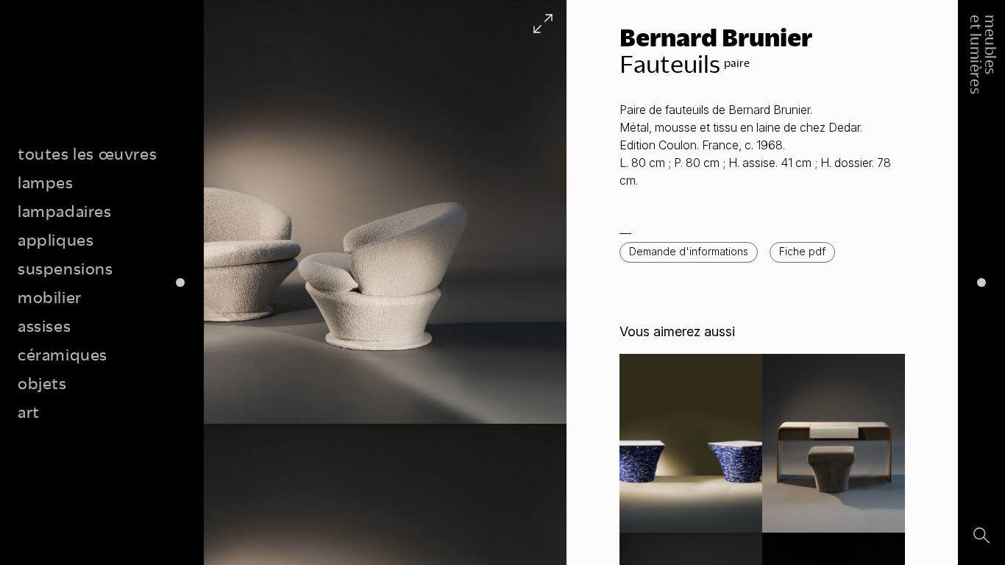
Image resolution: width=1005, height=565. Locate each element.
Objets (42, 383)
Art (29, 411)
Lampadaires (65, 211)
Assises (44, 325)
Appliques (55, 239)
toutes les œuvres (87, 153)
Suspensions (65, 268)
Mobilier (50, 297)
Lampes (46, 182)
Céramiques (62, 354)
